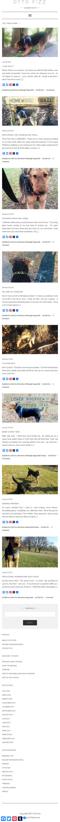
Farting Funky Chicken (12, 662)
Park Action (14, 90)
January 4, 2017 (7, 499)
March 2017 (7, 734)
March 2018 (7, 699)
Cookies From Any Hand (15, 218)
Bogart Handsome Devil (12, 644)
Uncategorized (9, 787)
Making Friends (10, 503)
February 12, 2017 (8, 214)
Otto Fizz (14, 158)
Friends (5, 764)
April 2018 (6, 695)
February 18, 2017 (8, 130)
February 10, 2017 (8, 287)
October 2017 (8, 707)
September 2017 (9, 711)
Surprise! (6, 669)
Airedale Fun (6, 90)
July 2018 (6, 691)
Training (43, 455)
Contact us (7, 648)
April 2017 (6, 730)
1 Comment (49, 597)
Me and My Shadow (12, 292)
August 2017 (7, 715)
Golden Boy (8, 363)
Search (30, 623)
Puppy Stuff (29, 90)
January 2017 (8, 742)
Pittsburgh (22, 90)
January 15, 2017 (7, 427)
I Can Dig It (8, 66)
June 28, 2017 (6, 62)
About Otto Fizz (9, 640)
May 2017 (6, 726)
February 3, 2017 (7, 359)
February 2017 (8, 738)
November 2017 (9, 703)
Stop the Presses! (9, 666)
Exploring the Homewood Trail (20, 135)
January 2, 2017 (7, 572)
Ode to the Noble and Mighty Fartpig (18, 673)
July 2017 (6, 719)
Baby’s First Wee (11, 432)
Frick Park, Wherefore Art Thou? (20, 577)
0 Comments (50, 90)
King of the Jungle (10, 677)
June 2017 (6, 722)
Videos (5, 791)
